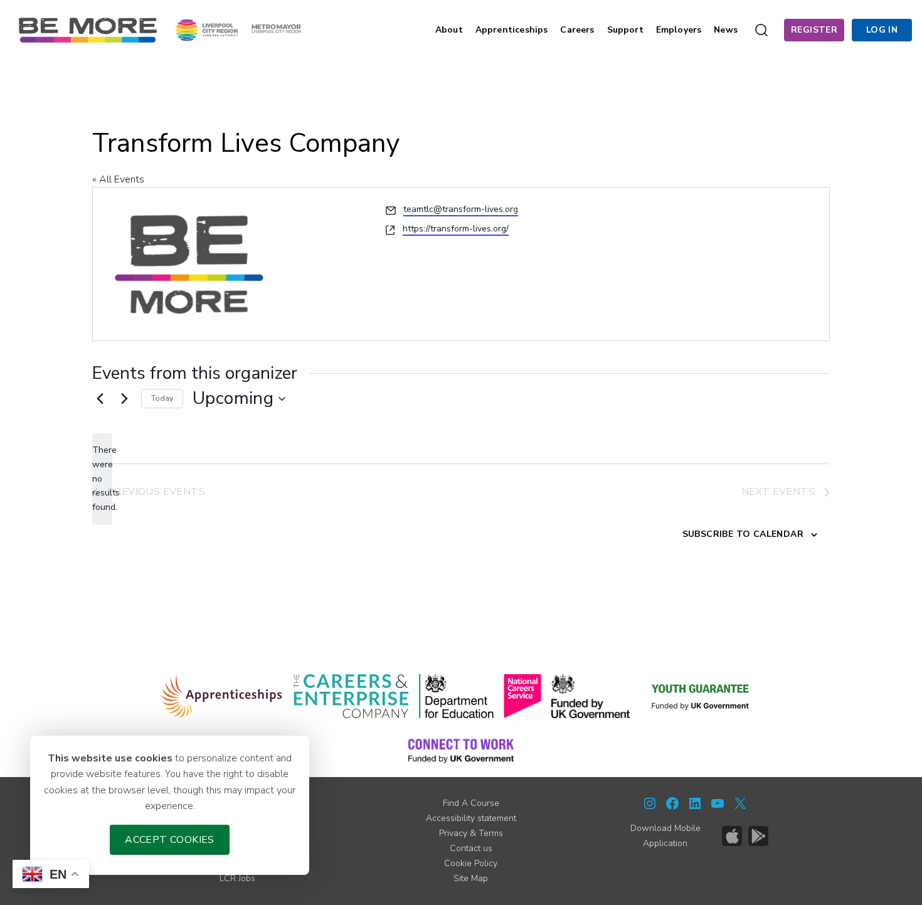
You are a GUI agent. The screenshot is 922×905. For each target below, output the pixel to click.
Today (162, 398)
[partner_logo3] (456, 696)
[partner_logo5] (590, 696)
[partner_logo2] (351, 696)
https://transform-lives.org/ (456, 229)
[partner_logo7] (461, 750)
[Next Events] (124, 398)
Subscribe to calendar (742, 534)
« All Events (118, 179)
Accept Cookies (170, 840)
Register (814, 30)
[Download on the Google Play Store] (758, 836)
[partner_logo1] (221, 696)
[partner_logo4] (522, 696)
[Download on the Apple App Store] (732, 836)
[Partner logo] (238, 29)
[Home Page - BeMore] (88, 29)
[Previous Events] (99, 398)
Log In (882, 30)
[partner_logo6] (701, 696)
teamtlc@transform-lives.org (460, 209)
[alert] (102, 478)
